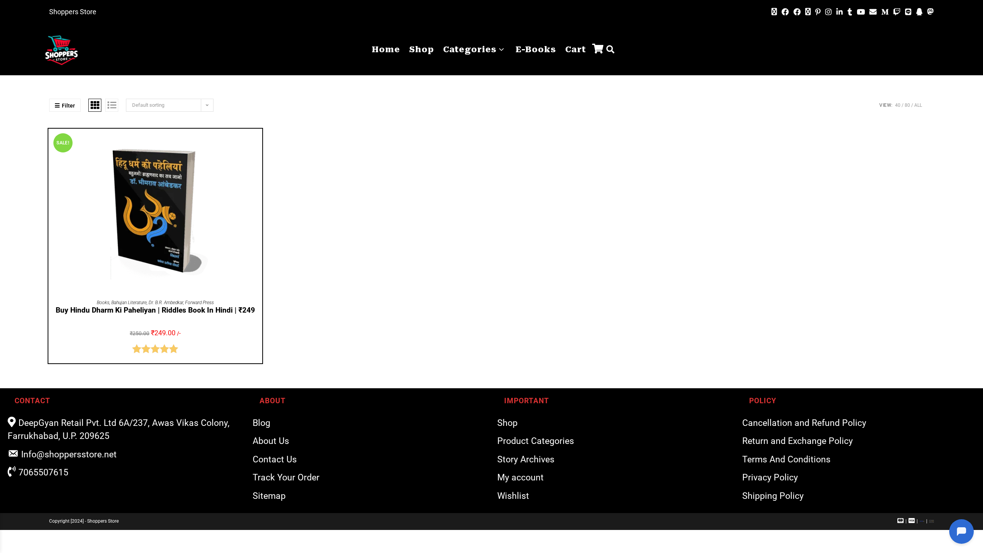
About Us (271, 441)
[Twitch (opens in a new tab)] (897, 12)
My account (520, 477)
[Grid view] (94, 105)
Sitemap (269, 496)
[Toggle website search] (610, 49)
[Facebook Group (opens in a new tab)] (797, 12)
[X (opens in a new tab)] (774, 12)
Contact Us (275, 459)
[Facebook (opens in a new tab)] (785, 12)
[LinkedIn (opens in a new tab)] (839, 12)
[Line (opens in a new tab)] (908, 12)
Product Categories (535, 441)
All (918, 105)
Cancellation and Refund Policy (804, 423)
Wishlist (513, 496)
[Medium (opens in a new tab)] (885, 12)
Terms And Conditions (786, 459)
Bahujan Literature (129, 302)
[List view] (111, 105)
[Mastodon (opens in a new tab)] (929, 12)
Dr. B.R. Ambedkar (166, 302)
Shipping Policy (773, 496)
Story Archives (525, 459)
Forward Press (199, 302)
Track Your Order (286, 477)
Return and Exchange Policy (797, 441)
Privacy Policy (770, 477)
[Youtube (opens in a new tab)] (860, 12)
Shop (507, 423)
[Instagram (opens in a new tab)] (828, 12)
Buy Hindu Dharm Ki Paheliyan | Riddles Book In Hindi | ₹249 (155, 310)
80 (907, 105)
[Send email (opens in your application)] (873, 12)
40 (897, 105)
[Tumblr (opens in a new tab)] (849, 12)
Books (103, 302)
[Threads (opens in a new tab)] (808, 12)
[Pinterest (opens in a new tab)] (818, 12)
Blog (261, 423)
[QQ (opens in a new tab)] (919, 12)
